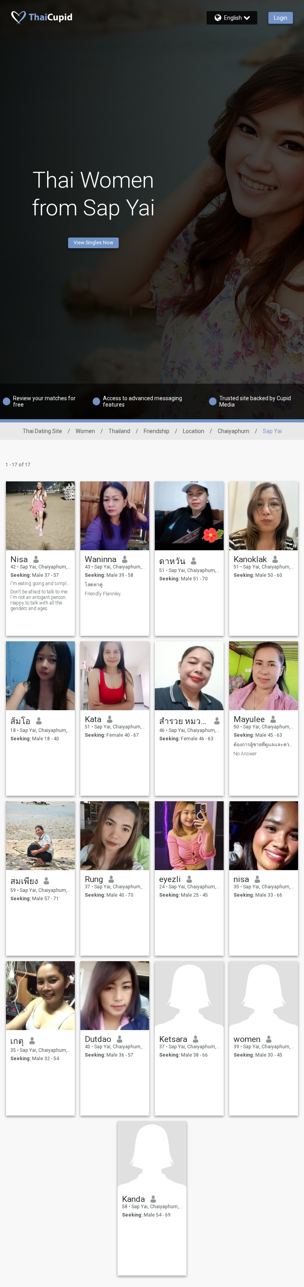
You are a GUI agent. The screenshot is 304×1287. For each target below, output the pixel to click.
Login (280, 18)
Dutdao (98, 1039)
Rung (94, 879)
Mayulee (249, 719)
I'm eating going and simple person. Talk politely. (40, 583)
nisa (241, 879)
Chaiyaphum (233, 431)
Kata (93, 719)
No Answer (245, 754)
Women (85, 431)
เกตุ (17, 1041)
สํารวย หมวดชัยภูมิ (184, 721)
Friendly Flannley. (103, 594)
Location (193, 431)
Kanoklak (250, 559)
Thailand (119, 431)
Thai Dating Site (42, 431)
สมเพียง (24, 881)
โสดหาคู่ (94, 584)
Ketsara (173, 1039)
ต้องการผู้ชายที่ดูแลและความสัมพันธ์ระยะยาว (264, 744)
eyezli (170, 879)
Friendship (156, 431)
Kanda (133, 1199)
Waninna (100, 559)
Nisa (19, 559)
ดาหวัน (172, 561)
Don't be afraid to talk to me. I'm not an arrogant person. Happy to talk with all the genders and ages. (39, 600)
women (247, 1039)
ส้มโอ (20, 721)
